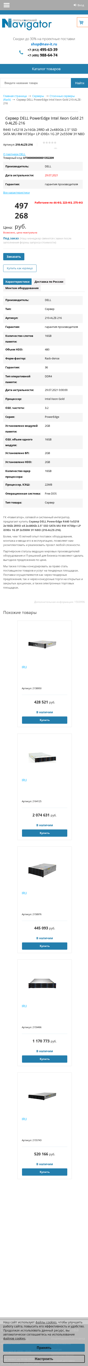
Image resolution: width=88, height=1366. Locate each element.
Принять (44, 1348)
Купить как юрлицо (20, 268)
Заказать (14, 257)
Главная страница (15, 96)
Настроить (44, 1359)
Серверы (38, 96)
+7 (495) (42, 55)
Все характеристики (16, 192)
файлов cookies (14, 1338)
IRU (24, 667)
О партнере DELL (14, 154)
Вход (81, 5)
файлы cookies (46, 1322)
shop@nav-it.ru (44, 44)
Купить (45, 720)
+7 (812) (42, 50)
